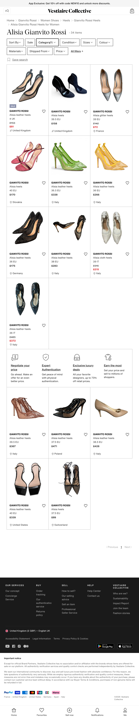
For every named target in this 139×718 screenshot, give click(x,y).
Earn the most (113, 365)
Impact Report (121, 603)
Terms (56, 638)
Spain (56, 697)
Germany (47, 697)
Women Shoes (50, 20)
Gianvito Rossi (27, 20)
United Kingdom (20, 697)
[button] (132, 10)
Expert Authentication (51, 367)
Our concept (12, 591)
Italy (63, 697)
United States (35, 697)
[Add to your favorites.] (44, 111)
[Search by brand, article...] (7, 11)
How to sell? (68, 591)
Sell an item (68, 604)
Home (10, 20)
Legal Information (42, 638)
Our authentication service (44, 603)
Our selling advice (68, 597)
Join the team (120, 608)
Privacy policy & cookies (75, 638)
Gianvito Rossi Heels (87, 20)
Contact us (93, 596)
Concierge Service (11, 597)
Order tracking (40, 592)
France (7, 697)
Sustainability (120, 598)
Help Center (94, 591)
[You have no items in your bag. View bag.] (132, 10)
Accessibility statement (17, 638)
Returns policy (40, 613)
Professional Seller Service (69, 611)
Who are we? (120, 593)
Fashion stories (121, 613)
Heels (66, 20)
